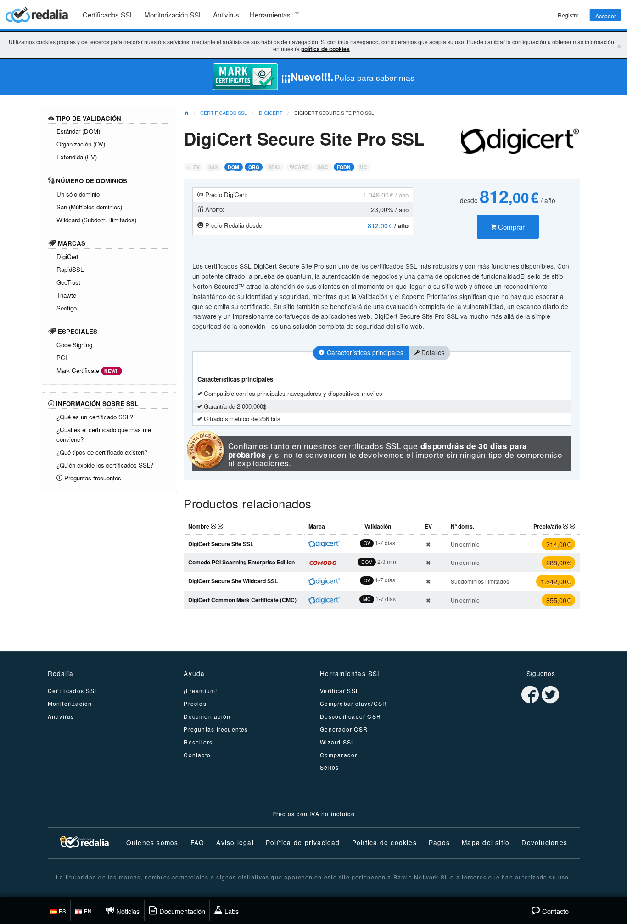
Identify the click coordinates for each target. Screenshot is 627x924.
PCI (61, 357)
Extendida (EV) (76, 156)
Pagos (439, 842)
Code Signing (74, 344)
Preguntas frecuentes (91, 477)
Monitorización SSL (173, 14)
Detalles (432, 352)
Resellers (198, 742)
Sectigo (66, 308)
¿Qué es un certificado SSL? (94, 416)
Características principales (364, 352)
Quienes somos (152, 842)
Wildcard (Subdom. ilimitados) (96, 219)
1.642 (556, 581)
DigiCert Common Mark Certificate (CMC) (242, 600)
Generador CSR (344, 729)
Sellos (329, 767)
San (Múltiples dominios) (89, 207)
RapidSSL (70, 269)
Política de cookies (384, 842)
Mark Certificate (87, 370)
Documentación (207, 716)
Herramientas (270, 14)
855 (558, 600)
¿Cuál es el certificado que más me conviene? (103, 434)
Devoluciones (544, 842)
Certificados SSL (108, 14)
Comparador (338, 755)
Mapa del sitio (485, 842)
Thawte (66, 295)
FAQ (197, 842)
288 (558, 562)
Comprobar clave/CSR (353, 703)
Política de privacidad (303, 842)
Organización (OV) (80, 144)
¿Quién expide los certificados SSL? (104, 465)
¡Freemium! (200, 690)
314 (558, 544)
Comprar (510, 226)
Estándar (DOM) (78, 131)
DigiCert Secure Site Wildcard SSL (233, 581)
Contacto (197, 755)
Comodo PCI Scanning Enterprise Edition (241, 562)
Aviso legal (234, 842)
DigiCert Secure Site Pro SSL (334, 112)
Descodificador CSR (350, 716)
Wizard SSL (337, 742)
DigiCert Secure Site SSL (220, 544)
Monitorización (70, 703)
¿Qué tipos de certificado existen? (101, 452)
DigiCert (67, 256)
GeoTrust (68, 282)
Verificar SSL (339, 690)
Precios (195, 703)
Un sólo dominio (78, 194)
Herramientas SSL (350, 673)
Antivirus (226, 14)
